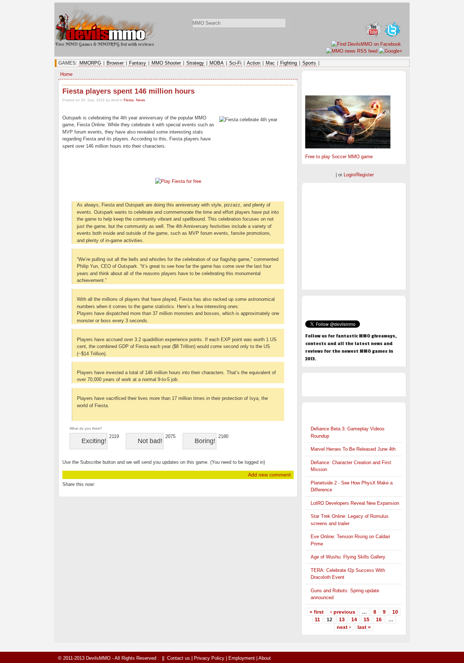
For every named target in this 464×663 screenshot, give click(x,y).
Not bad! (150, 441)
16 (379, 619)
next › (344, 627)
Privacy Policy (209, 658)
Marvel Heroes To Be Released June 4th (353, 449)
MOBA (217, 63)
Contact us (178, 658)
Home (66, 74)
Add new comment (269, 475)
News (140, 100)
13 (342, 619)
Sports (309, 63)
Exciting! (94, 441)
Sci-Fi (235, 63)
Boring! (205, 441)
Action (253, 63)
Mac (270, 63)
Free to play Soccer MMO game (339, 156)
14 (354, 619)
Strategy (195, 63)
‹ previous (342, 612)
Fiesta (129, 100)
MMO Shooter (166, 63)
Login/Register (359, 174)
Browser (115, 63)
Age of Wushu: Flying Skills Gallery (348, 557)
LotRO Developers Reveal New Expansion (355, 503)
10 (395, 612)
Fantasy (137, 63)
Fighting (288, 63)
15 (366, 619)
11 (317, 619)
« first (317, 612)
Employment (241, 658)
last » (364, 627)
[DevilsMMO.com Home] (108, 39)
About (264, 658)
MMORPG (90, 63)
